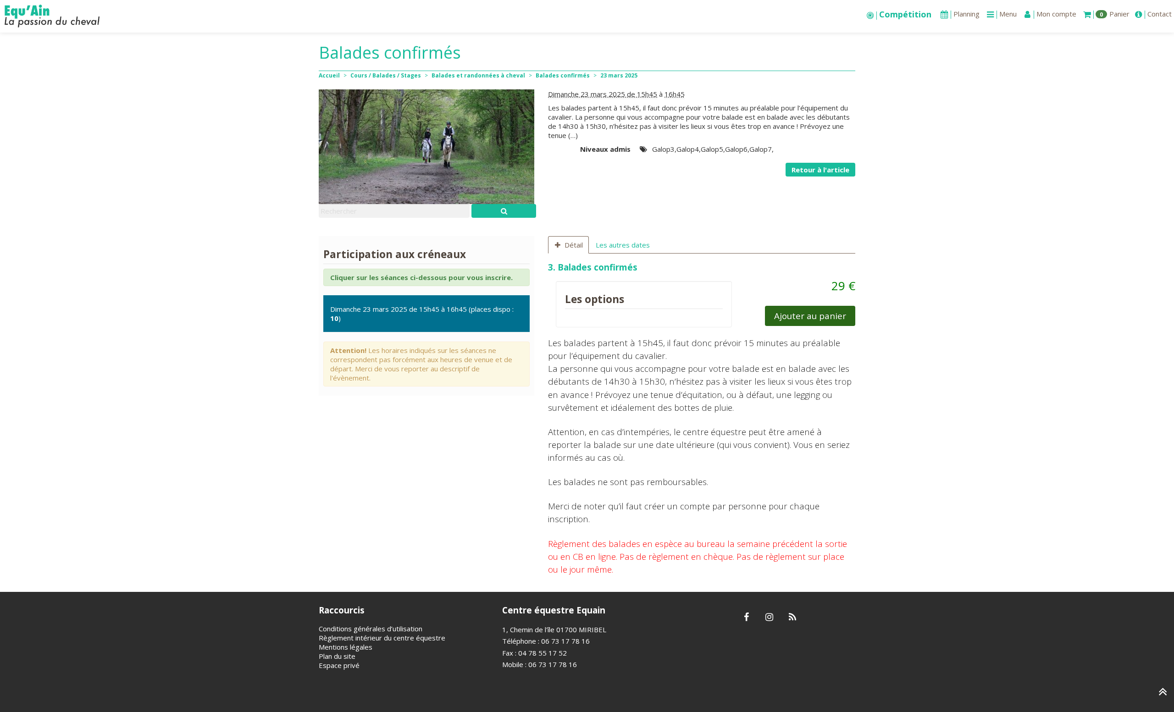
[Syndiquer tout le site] (792, 617)
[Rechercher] (503, 211)
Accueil (329, 75)
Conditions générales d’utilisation (370, 628)
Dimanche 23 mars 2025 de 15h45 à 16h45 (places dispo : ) (422, 313)
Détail (574, 244)
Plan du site (337, 656)
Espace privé (339, 665)
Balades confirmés (563, 75)
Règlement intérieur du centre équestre (382, 637)
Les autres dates (623, 244)
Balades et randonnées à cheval (478, 75)
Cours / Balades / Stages (385, 75)
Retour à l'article (820, 169)
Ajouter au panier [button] (810, 315)
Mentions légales (345, 646)
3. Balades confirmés (592, 267)
